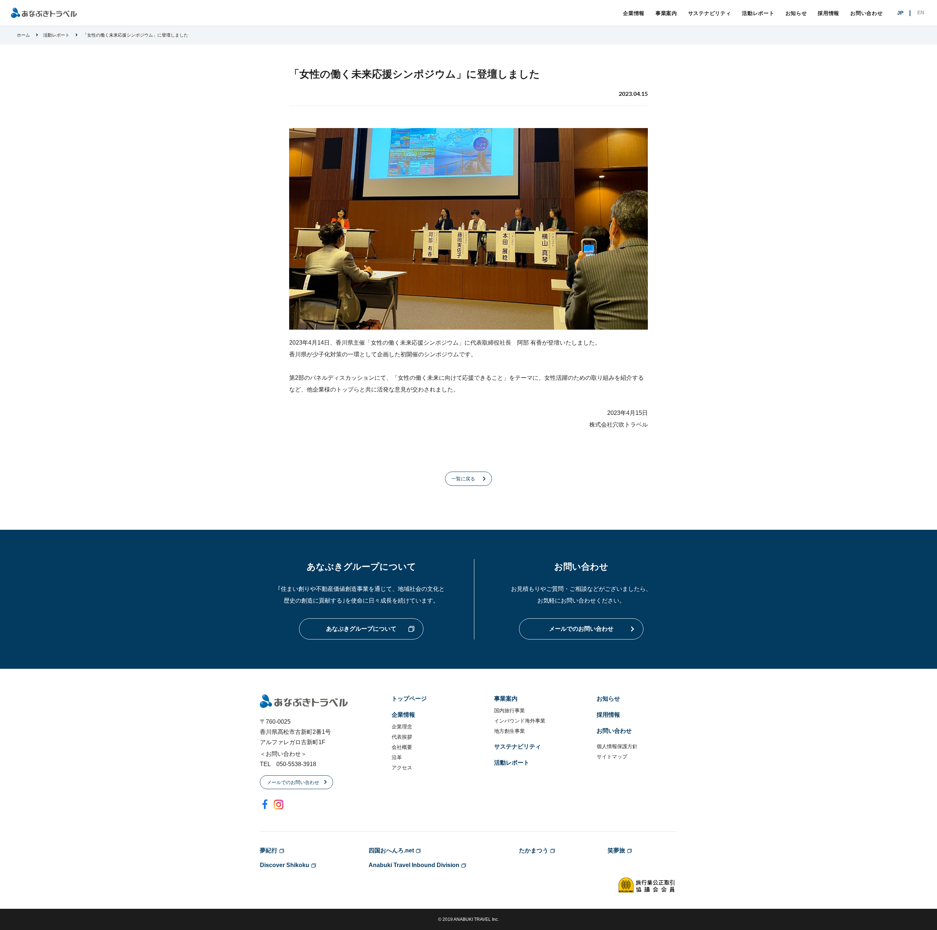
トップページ (409, 698)
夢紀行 (268, 850)
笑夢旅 (616, 850)
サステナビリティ (709, 13)
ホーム (23, 35)
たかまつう (533, 850)
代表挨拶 (402, 737)
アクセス (402, 767)
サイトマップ (612, 757)
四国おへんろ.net (391, 850)
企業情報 (634, 13)
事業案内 (666, 13)
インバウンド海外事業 (519, 721)
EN (920, 12)
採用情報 (828, 13)
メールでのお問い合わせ (581, 629)
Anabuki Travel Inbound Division (414, 865)
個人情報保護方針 (617, 746)
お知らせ (796, 13)
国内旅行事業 (509, 710)
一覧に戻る (463, 478)
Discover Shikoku (284, 865)
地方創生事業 (509, 731)
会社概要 (402, 747)
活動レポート (758, 13)
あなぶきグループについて (361, 629)
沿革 (397, 757)
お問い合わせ (866, 13)
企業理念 (402, 727)
